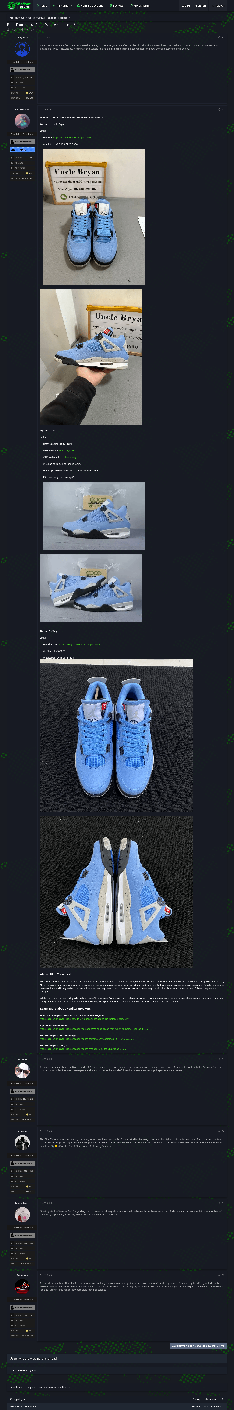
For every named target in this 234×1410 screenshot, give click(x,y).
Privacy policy (216, 1406)
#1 (223, 37)
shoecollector (22, 1203)
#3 (223, 1059)
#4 (223, 1131)
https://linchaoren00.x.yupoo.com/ (72, 137)
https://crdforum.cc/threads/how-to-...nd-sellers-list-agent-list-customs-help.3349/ (85, 1018)
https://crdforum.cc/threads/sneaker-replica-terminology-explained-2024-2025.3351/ (87, 1038)
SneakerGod (22, 109)
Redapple (22, 1275)
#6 (223, 1275)
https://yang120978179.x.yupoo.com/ (79, 644)
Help (198, 1399)
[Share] (219, 37)
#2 (223, 109)
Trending (62, 5)
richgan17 (15, 29)
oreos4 (22, 1059)
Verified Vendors (92, 5)
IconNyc (22, 1131)
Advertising (142, 5)
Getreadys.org (67, 450)
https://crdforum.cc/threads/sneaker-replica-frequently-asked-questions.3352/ (83, 1048)
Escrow (118, 5)
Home (43, 5)
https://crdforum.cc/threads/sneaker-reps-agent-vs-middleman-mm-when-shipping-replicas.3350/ (94, 1028)
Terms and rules (200, 1406)
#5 (223, 1203)
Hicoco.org (70, 457)
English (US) (19, 1399)
